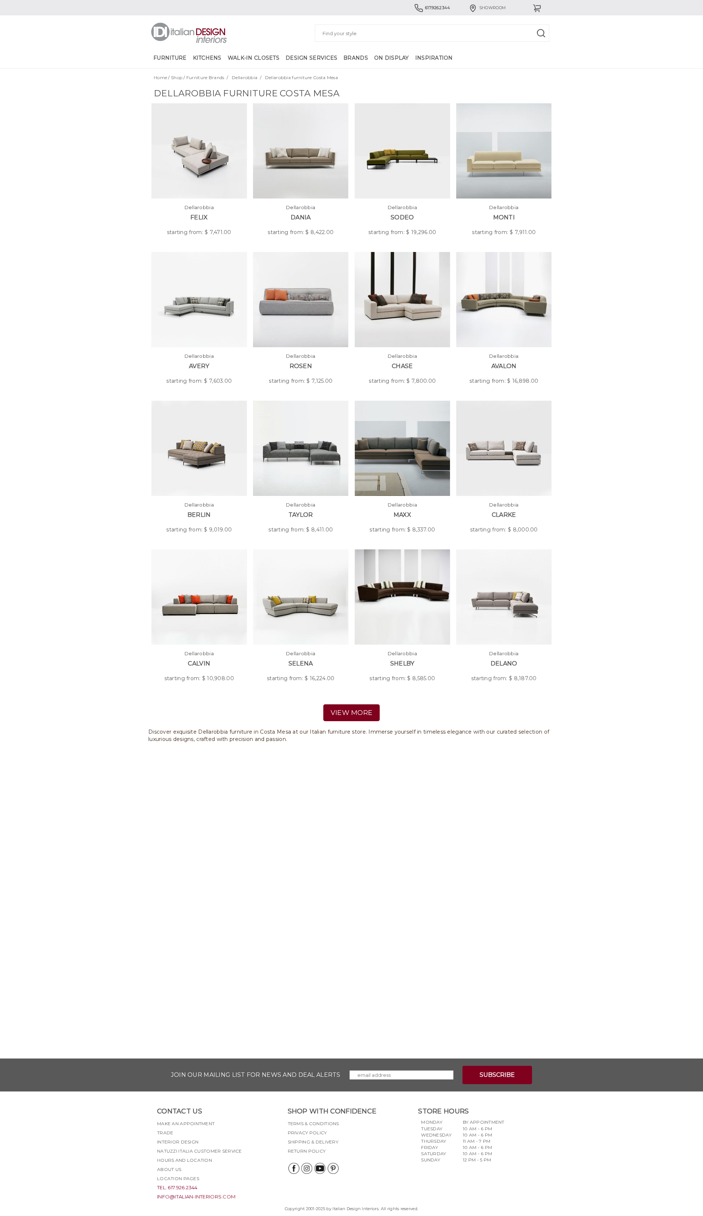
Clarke (504, 514)
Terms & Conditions (313, 1123)
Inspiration (434, 58)
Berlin (199, 514)
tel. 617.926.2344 (177, 1187)
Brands (355, 58)
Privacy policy (307, 1132)
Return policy (307, 1151)
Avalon (504, 366)
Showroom (492, 7)
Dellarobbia (244, 77)
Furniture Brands (205, 77)
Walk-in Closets (253, 58)
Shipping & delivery (313, 1142)
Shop (176, 77)
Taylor (301, 514)
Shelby (402, 663)
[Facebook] (293, 1168)
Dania (300, 217)
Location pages (178, 1178)
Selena (301, 663)
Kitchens (207, 58)
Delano (504, 663)
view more (352, 713)
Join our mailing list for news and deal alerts (256, 1074)
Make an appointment (186, 1123)
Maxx (402, 514)
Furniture (170, 58)
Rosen (301, 366)
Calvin (199, 663)
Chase (402, 366)
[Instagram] (306, 1168)
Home (160, 77)
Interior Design (177, 1142)
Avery (199, 366)
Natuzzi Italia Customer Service (199, 1151)
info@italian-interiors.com (196, 1197)
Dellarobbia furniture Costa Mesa (301, 77)
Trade (165, 1132)
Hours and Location (184, 1160)
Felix (199, 217)
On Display (391, 58)
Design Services (311, 58)
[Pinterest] (332, 1168)
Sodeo (402, 217)
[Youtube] (319, 1168)
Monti (504, 217)
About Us (169, 1169)
